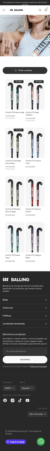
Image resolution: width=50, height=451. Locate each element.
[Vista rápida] (11, 102)
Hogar (5, 18)
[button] (4, 10)
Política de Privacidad (38, 366)
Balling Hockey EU (20, 431)
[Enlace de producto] (15, 100)
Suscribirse (25, 359)
